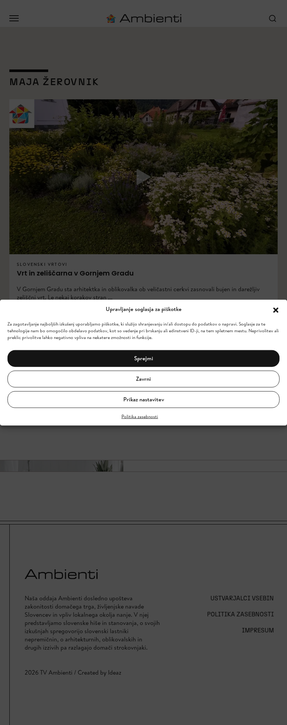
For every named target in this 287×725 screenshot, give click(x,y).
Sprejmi (143, 358)
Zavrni (143, 379)
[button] (276, 309)
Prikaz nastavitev (143, 399)
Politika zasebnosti (139, 416)
